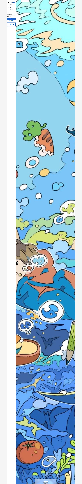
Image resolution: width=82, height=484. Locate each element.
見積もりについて (11, 20)
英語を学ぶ (9, 16)
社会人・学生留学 (10, 9)
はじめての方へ (9, 7)
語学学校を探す (9, 14)
